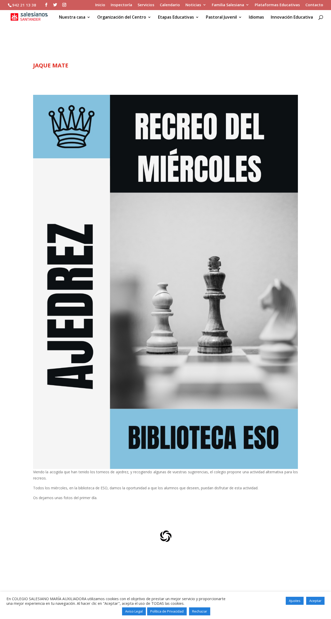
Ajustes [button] (294, 600)
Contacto (314, 5)
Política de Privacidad (167, 611)
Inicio (100, 5)
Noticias (193, 5)
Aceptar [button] (315, 600)
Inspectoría (121, 5)
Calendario (170, 5)
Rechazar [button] (199, 611)
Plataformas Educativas (277, 5)
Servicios (146, 5)
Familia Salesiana (228, 5)
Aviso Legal (134, 611)
